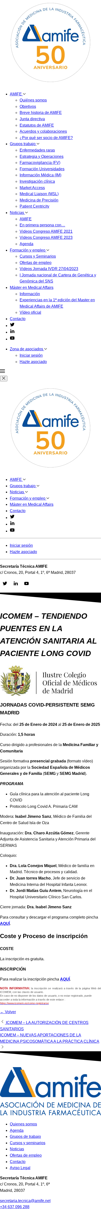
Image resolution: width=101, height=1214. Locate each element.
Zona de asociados (27, 349)
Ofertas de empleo (35, 263)
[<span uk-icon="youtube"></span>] (12, 339)
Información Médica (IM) (40, 175)
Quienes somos (23, 1124)
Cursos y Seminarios (38, 256)
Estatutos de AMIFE (37, 125)
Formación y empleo (28, 250)
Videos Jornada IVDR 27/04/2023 (49, 269)
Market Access (32, 188)
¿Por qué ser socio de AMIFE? (46, 138)
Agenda (26, 244)
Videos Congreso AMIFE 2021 (46, 231)
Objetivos (28, 106)
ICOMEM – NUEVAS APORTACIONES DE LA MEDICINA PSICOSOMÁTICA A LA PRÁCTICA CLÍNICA (49, 1038)
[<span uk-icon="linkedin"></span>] (12, 332)
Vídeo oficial (30, 312)
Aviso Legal (20, 1168)
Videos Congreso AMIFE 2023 (46, 237)
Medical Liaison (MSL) (39, 194)
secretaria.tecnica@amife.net (25, 1201)
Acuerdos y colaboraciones (43, 131)
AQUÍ (5, 923)
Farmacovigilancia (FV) (40, 163)
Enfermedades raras (37, 150)
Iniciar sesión (31, 355)
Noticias (17, 213)
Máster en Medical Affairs (31, 287)
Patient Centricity (34, 206)
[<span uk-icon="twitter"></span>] (12, 326)
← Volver (8, 1012)
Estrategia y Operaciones (41, 156)
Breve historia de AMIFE (41, 113)
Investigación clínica (37, 181)
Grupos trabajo (23, 144)
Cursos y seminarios (27, 1143)
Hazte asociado (33, 362)
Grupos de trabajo (25, 1136)
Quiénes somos (33, 100)
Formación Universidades (42, 169)
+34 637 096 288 (14, 1207)
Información (30, 294)
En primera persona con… (42, 225)
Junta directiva (32, 119)
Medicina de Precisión (39, 200)
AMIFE (16, 94)
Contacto (17, 319)
